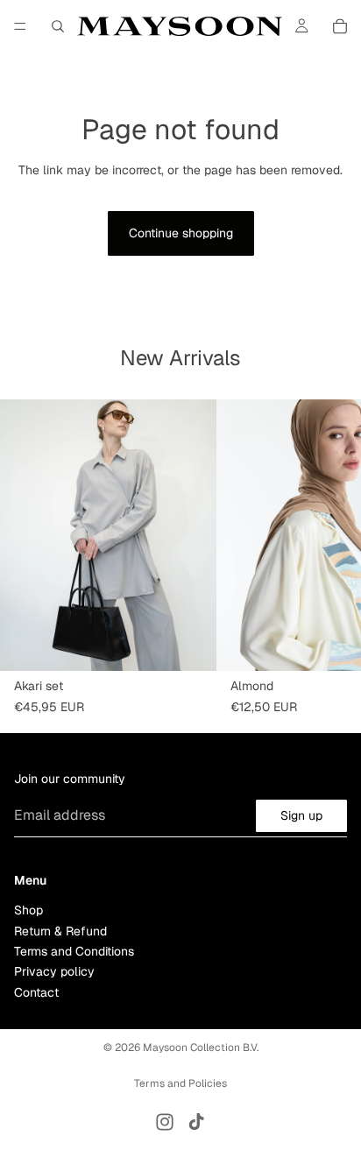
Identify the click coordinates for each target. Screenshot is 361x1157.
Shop (28, 911)
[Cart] (340, 26)
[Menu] (20, 26)
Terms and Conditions (74, 951)
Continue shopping (181, 233)
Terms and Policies (180, 1083)
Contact (36, 992)
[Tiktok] (196, 1121)
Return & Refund (60, 931)
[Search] (58, 26)
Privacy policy (54, 972)
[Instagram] (164, 1121)
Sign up (301, 815)
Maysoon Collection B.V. (200, 1048)
